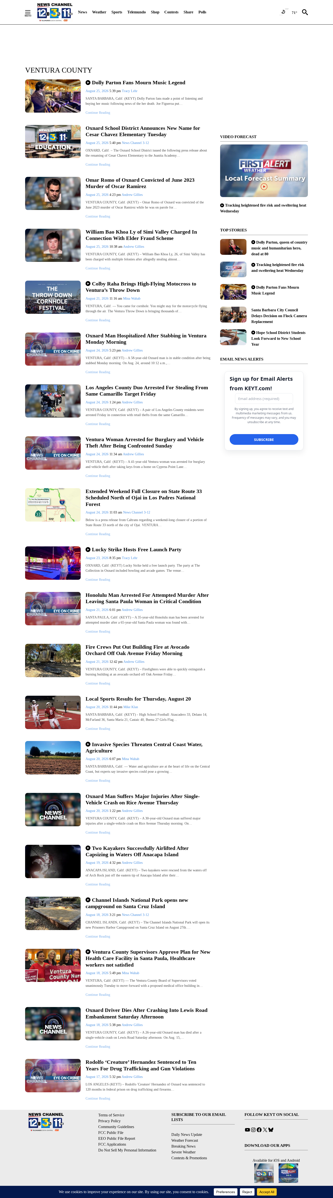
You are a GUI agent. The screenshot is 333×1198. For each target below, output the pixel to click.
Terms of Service (111, 1115)
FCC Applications (112, 1144)
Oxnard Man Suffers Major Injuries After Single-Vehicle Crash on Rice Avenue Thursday (143, 799)
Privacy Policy (109, 1121)
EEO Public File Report (116, 1138)
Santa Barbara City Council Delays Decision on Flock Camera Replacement (279, 316)
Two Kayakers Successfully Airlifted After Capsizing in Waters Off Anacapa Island (137, 851)
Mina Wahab (131, 298)
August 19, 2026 (97, 863)
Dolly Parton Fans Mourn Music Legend (138, 82)
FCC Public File (110, 1133)
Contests (171, 12)
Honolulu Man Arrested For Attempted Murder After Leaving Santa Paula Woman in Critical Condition (147, 598)
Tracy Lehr (129, 91)
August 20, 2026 (97, 707)
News (82, 12)
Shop (155, 12)
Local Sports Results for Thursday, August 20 (138, 699)
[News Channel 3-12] (54, 12)
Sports (116, 12)
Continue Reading (98, 112)
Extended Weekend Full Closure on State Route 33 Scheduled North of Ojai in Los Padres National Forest (144, 497)
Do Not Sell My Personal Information (127, 1150)
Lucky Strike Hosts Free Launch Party (136, 549)
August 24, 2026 (97, 350)
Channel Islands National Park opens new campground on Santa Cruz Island (137, 903)
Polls (202, 12)
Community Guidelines (116, 1127)
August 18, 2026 (97, 915)
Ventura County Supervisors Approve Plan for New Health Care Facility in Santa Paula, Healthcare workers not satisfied (148, 958)
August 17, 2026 (97, 1077)
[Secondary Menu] (31, 12)
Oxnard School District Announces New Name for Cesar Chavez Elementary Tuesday (143, 131)
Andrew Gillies (132, 195)
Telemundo (136, 12)
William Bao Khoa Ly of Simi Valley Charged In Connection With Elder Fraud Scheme (141, 235)
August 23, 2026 (97, 558)
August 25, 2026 (97, 91)
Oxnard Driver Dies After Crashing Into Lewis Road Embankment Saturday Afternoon (146, 1013)
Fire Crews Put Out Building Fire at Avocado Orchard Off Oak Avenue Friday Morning (137, 650)
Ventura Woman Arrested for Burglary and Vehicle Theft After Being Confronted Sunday (145, 442)
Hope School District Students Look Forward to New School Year (278, 338)
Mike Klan (130, 707)
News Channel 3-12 (135, 143)
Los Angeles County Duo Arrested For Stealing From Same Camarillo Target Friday (147, 390)
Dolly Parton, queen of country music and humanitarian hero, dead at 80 (279, 248)
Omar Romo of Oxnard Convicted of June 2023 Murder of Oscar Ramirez (140, 183)
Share (188, 12)
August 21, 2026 (97, 298)
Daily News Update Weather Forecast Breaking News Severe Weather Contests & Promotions (189, 1146)
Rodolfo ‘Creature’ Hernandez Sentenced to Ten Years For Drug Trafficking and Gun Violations (141, 1065)
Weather (99, 12)
